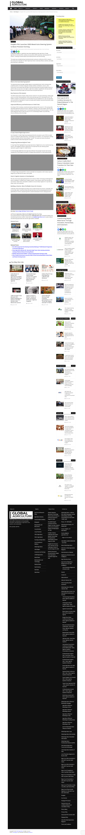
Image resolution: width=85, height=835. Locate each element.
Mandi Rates (37, 557)
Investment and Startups (40, 552)
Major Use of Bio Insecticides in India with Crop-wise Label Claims (68, 760)
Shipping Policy (64, 817)
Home (15, 8)
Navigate (35, 8)
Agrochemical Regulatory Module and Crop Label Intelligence (66, 563)
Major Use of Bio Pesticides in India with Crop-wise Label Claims (67, 766)
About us (20, 8)
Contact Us (63, 574)
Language (28, 8)
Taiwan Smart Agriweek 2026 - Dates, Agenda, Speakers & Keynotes (69, 685)
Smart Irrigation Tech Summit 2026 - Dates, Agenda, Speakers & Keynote (69, 679)
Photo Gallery (64, 809)
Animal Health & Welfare (40, 519)
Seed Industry (38, 567)
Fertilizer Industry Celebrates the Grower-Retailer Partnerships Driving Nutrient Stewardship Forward (53, 536)
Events (41, 8)
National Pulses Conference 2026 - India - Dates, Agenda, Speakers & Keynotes (69, 673)
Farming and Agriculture (40, 539)
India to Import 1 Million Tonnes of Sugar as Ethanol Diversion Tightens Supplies (31, 298)
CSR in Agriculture (38, 534)
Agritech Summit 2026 (67, 608)
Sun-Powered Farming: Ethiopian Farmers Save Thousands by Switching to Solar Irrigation (69, 372)
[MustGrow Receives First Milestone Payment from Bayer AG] (60, 497)
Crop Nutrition (38, 529)
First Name (58, 50)
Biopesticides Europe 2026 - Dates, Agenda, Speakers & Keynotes (69, 634)
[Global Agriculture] (11, 8)
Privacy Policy (64, 812)
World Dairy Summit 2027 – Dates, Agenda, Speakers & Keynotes (68, 697)
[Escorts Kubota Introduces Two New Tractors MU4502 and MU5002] (60, 138)
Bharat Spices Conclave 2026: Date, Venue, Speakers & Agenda (69, 613)
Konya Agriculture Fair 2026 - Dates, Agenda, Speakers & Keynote (69, 667)
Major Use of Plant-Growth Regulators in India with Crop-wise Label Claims (67, 791)
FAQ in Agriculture (39, 537)
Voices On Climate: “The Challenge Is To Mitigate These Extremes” (69, 300)
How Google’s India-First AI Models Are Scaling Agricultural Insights (69, 440)
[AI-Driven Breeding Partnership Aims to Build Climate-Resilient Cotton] (60, 181)
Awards (63, 572)
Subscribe (47, 8)
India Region (16, 11)
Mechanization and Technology (63, 95)
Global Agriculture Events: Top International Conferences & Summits (68, 593)
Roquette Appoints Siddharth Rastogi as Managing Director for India (69, 335)
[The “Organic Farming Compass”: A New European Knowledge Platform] (60, 311)
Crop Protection (38, 531)
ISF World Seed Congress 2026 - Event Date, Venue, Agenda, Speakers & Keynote (69, 655)
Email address (58, 70)
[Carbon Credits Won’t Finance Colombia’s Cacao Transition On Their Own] (65, 152)
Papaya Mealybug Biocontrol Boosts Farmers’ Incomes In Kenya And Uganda (69, 476)
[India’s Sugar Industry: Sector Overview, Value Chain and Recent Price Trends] (60, 419)
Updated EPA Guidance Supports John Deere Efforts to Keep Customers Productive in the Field (69, 119)
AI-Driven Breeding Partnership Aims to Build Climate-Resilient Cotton (69, 180)
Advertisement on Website (67, 552)
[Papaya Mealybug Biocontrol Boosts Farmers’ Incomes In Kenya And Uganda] (60, 478)
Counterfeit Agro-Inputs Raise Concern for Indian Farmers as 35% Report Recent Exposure (31, 277)
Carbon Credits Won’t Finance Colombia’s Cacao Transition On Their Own (65, 163)
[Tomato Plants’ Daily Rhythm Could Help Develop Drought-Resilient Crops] (60, 195)
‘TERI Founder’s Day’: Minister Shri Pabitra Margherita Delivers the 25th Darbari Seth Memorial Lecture (16, 299)
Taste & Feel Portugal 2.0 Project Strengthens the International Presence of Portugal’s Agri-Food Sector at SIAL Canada (69, 346)
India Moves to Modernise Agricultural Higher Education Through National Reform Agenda (16, 277)
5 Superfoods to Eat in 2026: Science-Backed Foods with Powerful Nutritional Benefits (69, 357)
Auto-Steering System (20, 49)
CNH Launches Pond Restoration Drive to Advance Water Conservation (69, 404)
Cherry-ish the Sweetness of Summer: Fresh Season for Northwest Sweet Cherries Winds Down (69, 324)
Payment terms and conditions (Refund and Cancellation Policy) (66, 805)
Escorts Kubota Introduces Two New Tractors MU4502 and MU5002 (69, 137)
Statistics (61, 8)
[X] (14, 52)
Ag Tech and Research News (62, 158)
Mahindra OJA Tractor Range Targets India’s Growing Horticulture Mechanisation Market (69, 128)
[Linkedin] (16, 52)
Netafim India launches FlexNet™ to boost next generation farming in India (29, 253)
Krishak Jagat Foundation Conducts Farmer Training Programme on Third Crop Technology (69, 383)
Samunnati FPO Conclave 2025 (68, 814)
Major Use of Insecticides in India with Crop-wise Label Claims (67, 780)
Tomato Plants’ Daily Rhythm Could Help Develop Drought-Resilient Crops (69, 194)
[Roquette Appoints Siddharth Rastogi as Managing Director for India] (60, 336)
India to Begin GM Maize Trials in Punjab (24, 211)
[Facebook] (12, 52)
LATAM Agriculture (39, 554)
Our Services (64, 798)
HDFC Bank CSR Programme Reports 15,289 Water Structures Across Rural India (69, 394)
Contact (67, 8)
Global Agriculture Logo (66, 731)
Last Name (58, 57)
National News (38, 564)
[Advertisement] (32, 72)
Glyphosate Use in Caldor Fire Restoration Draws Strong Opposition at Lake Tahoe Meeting (69, 276)
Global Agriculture (38, 546)
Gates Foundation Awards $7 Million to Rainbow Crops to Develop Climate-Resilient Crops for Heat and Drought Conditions (69, 251)
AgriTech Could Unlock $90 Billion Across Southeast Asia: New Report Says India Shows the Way (69, 262)
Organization (58, 63)
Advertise (54, 8)
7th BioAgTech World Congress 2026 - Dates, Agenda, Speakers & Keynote (69, 604)
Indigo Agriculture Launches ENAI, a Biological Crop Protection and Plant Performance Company (69, 466)
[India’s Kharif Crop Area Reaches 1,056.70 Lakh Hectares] (47, 265)
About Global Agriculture (66, 545)
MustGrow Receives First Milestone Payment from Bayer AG (69, 496)
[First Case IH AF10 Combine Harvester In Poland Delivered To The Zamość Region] (65, 89)
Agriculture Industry (39, 517)
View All (73, 318)
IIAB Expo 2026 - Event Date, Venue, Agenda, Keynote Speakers (69, 640)
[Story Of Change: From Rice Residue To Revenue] (60, 188)
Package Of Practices (66, 800)
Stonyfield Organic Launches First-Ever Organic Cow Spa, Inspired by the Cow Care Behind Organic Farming (54, 525)
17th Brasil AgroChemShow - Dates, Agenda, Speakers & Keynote (69, 598)
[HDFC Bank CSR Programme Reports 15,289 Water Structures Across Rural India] (60, 395)
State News (37, 572)
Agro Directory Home (66, 559)
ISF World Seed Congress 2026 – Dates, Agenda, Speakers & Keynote (68, 661)
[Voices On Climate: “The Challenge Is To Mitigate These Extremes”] (60, 301)
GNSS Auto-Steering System (28, 49)
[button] (23, 8)
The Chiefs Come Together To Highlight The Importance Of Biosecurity (69, 486)
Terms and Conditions (66, 824)
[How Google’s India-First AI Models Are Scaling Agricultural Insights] (60, 441)
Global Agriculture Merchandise (68, 734)
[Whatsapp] (19, 52)
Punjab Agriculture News (38, 49)
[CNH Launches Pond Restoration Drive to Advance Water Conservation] (60, 405)
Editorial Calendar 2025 (66, 580)
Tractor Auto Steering (45, 49)
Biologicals (37, 522)
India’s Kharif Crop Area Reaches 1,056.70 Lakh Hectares (47, 276)
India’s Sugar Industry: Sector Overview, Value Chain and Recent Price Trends (69, 418)
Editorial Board (64, 577)
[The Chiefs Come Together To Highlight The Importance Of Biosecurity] (60, 487)
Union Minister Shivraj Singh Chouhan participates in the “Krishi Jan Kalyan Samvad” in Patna (47, 299)
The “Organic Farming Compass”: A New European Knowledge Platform (69, 310)
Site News (37, 569)
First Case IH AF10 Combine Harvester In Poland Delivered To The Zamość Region (65, 101)
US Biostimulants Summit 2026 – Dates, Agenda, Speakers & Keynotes (68, 691)
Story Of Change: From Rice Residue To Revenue (69, 187)
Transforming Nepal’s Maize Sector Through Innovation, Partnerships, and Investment (65, 221)
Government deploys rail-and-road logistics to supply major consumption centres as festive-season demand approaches (69, 429)
